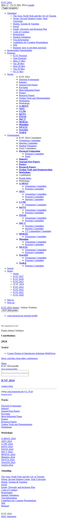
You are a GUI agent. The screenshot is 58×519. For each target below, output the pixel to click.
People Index (25, 178)
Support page (6, 394)
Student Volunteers (22, 37)
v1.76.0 (28, 391)
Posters (22, 92)
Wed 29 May (19, 66)
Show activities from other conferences (19, 358)
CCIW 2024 (7, 444)
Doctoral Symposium (29, 79)
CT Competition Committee (38, 231)
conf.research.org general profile (22, 315)
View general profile (9, 369)
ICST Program (20, 55)
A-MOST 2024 (8, 438)
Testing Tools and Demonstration (34, 98)
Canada (30, 5)
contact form (7, 386)
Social (16, 26)
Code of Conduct (21, 31)
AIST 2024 (6, 441)
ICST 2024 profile (9, 310)
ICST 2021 (18, 292)
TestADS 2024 (8, 462)
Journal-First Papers (28, 85)
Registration (18, 34)
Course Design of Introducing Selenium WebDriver (31, 353)
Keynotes (23, 87)
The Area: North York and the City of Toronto (34, 16)
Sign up (10, 302)
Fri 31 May (18, 71)
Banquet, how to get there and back (29, 47)
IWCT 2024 (7, 451)
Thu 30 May (19, 69)
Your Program (19, 58)
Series (16, 273)
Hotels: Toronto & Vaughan (26, 24)
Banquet (5, 506)
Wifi (15, 45)
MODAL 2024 (8, 454)
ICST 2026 (18, 279)
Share (4, 363)
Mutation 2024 (8, 457)
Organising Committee (35, 242)
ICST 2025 (18, 281)
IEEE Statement (8, 516)
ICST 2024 (6, 307)
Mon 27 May (19, 61)
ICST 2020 (18, 295)
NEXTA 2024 (8, 459)
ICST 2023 (18, 287)
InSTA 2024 (7, 446)
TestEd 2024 (7, 465)
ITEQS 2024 (7, 449)
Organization (13, 135)
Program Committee (34, 153)
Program (11, 53)
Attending (12, 13)
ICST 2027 (18, 276)
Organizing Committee (29, 140)
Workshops (24, 100)
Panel (27, 156)
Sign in (10, 300)
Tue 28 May (19, 63)
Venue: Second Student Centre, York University (23, 479)
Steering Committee (28, 143)
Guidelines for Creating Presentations (30, 42)
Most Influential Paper (29, 90)
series (15, 307)
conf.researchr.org (15, 391)
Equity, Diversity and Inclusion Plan (30, 29)
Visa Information (21, 39)
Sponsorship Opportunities (19, 50)
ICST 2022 (18, 289)
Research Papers (27, 95)
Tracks (10, 74)
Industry (23, 82)
